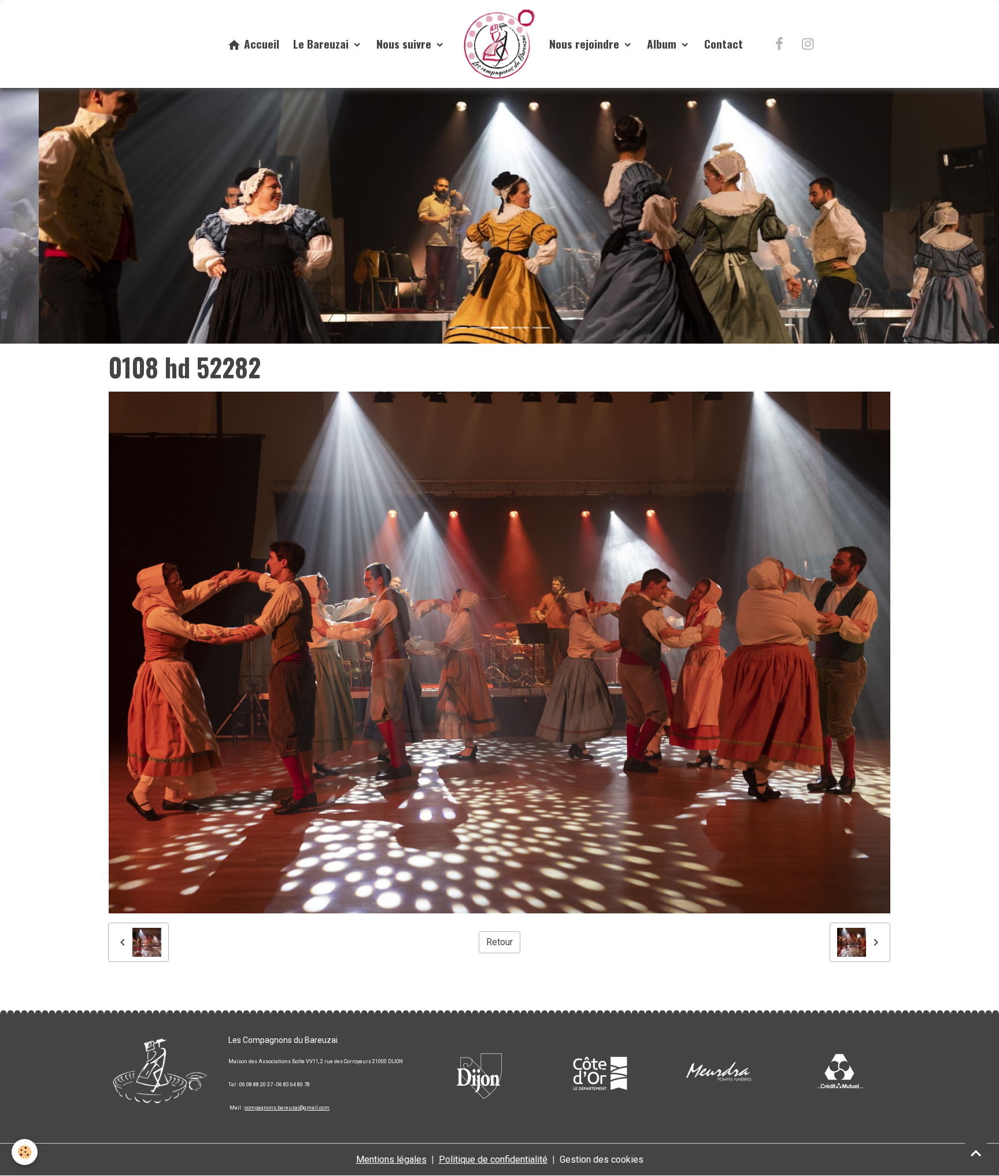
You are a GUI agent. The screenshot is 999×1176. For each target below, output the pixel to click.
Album (663, 43)
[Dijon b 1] (479, 1072)
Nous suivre (405, 43)
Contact (723, 43)
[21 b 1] (599, 1072)
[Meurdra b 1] (719, 1072)
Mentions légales (391, 1159)
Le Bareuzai (322, 43)
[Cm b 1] (839, 1072)
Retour (499, 942)
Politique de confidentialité (493, 1159)
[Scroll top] (975, 1152)
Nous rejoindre (585, 43)
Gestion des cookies (601, 1159)
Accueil (260, 43)
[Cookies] (25, 1152)
